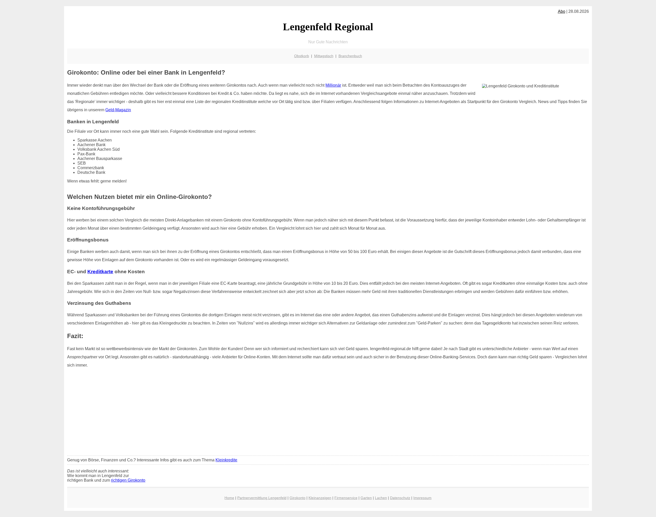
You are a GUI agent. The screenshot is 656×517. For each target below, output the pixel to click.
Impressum (422, 498)
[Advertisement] (328, 413)
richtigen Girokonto (128, 480)
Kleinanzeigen (320, 498)
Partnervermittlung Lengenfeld (261, 498)
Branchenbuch (350, 56)
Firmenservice (345, 498)
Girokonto (297, 498)
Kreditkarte (100, 271)
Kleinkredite (226, 460)
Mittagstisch (323, 56)
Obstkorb (301, 56)
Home (229, 498)
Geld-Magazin (118, 110)
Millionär (333, 85)
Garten (366, 498)
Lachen (381, 498)
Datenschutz (400, 498)
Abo (561, 11)
